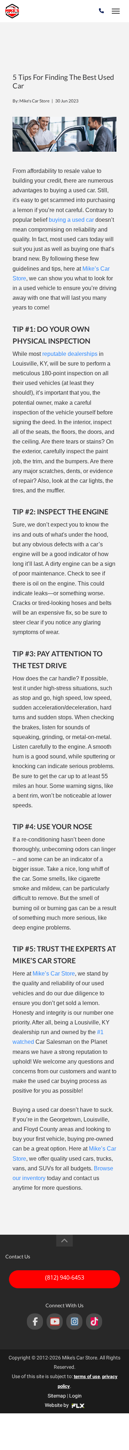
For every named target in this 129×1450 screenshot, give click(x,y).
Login (75, 1396)
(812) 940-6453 (64, 1277)
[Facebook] (35, 1321)
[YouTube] (55, 1321)
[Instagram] (74, 1321)
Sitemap (57, 1396)
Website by (57, 1405)
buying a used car (71, 220)
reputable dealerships (69, 354)
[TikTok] (94, 1321)
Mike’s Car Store (54, 974)
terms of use (87, 1376)
